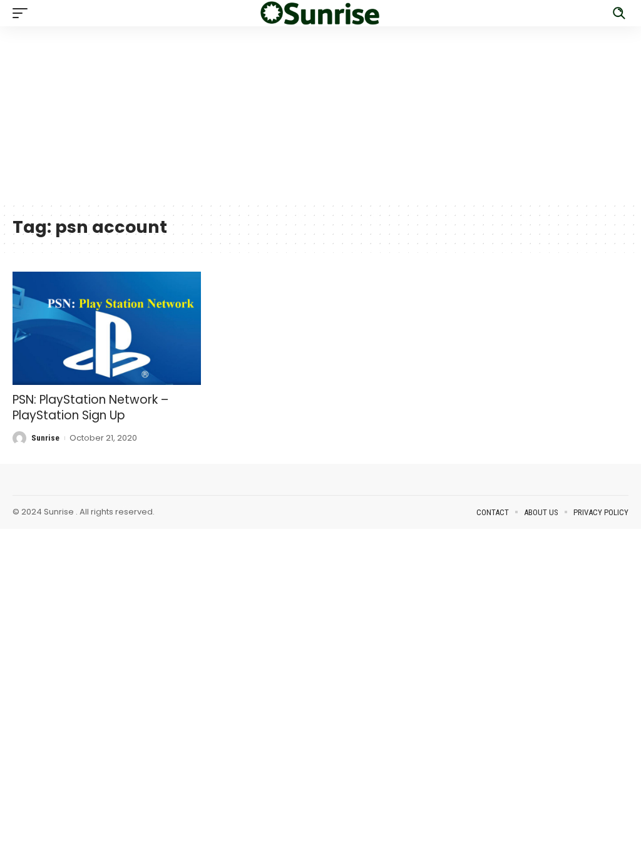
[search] (619, 13)
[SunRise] (320, 13)
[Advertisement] (320, 114)
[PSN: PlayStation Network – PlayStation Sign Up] (107, 328)
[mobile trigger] (23, 13)
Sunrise (45, 438)
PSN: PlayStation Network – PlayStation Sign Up (90, 407)
